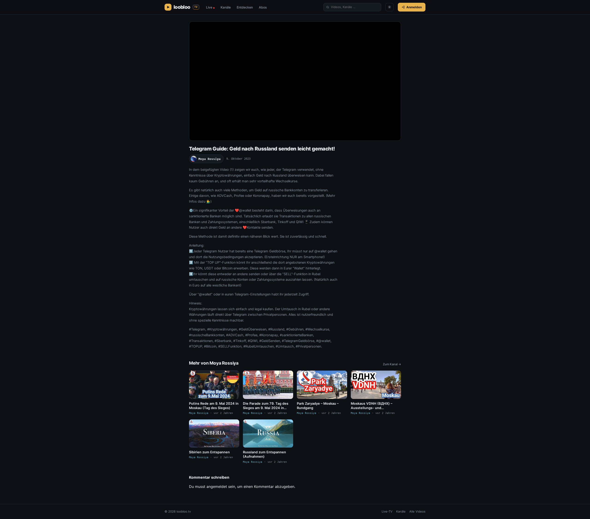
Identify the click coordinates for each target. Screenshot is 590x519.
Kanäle (226, 7)
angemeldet (216, 486)
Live (210, 7)
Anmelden (414, 7)
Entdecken (245, 7)
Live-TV (387, 511)
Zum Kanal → (392, 364)
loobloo (186, 7)
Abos (263, 7)
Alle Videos (417, 511)
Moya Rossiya (209, 159)
